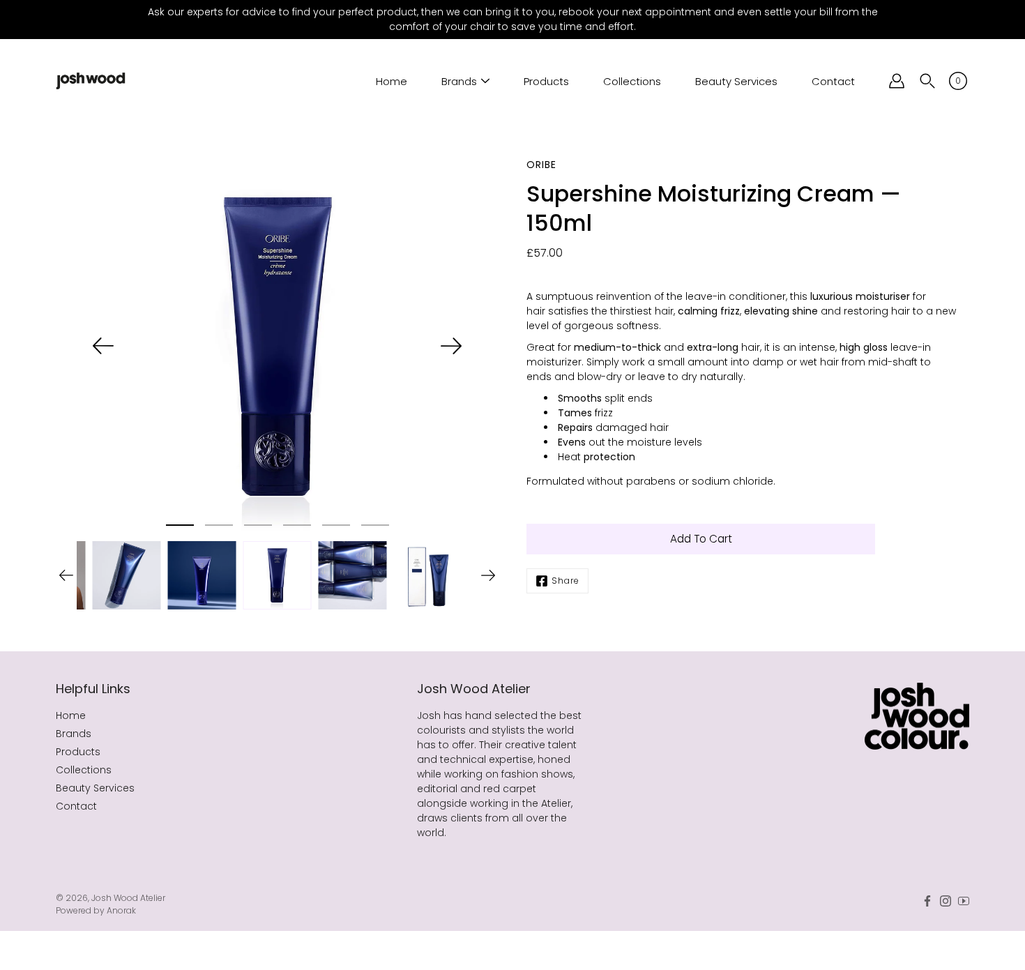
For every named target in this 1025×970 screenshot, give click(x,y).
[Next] (451, 346)
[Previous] (103, 346)
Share (565, 580)
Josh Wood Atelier (128, 898)
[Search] (927, 81)
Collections (632, 81)
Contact (833, 81)
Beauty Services (736, 81)
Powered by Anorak (96, 910)
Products (546, 81)
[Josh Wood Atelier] (91, 81)
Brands (459, 81)
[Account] (897, 81)
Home (391, 81)
